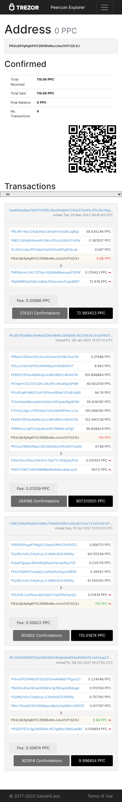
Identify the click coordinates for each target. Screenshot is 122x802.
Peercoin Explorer (68, 7)
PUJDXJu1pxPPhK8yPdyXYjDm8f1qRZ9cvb (44, 249)
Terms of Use (100, 795)
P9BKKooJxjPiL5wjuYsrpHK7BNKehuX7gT (42, 429)
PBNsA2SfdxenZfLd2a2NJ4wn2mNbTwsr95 (45, 357)
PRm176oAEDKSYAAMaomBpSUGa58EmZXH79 (47, 706)
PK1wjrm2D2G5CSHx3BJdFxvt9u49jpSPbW (44, 384)
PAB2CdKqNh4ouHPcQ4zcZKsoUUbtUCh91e (45, 240)
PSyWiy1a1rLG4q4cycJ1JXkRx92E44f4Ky (42, 554)
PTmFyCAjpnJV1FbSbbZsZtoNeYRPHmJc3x (44, 411)
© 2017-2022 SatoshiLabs (34, 795)
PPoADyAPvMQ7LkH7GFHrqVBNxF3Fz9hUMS (46, 392)
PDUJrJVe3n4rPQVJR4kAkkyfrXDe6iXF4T (42, 366)
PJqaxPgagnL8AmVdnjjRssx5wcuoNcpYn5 (43, 563)
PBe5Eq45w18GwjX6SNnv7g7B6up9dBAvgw (45, 688)
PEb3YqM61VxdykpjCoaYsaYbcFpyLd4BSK (44, 572)
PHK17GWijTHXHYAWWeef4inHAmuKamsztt (44, 469)
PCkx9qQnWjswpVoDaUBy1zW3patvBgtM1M (45, 402)
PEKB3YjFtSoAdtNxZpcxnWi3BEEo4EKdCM (44, 375)
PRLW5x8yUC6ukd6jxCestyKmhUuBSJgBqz (45, 231)
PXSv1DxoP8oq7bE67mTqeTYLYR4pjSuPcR (44, 460)
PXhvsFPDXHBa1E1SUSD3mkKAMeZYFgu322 (46, 679)
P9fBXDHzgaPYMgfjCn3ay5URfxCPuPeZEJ (44, 545)
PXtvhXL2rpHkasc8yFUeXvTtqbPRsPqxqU (43, 595)
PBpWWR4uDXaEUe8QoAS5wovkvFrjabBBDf (45, 281)
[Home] (24, 7)
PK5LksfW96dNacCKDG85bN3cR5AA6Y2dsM (46, 446)
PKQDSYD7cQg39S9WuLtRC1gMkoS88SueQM (46, 729)
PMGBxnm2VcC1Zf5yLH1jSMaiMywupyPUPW (45, 272)
